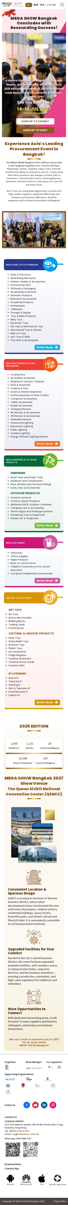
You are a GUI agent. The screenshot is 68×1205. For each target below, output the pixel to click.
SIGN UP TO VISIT (35, 130)
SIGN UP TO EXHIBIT (35, 121)
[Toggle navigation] (62, 4)
